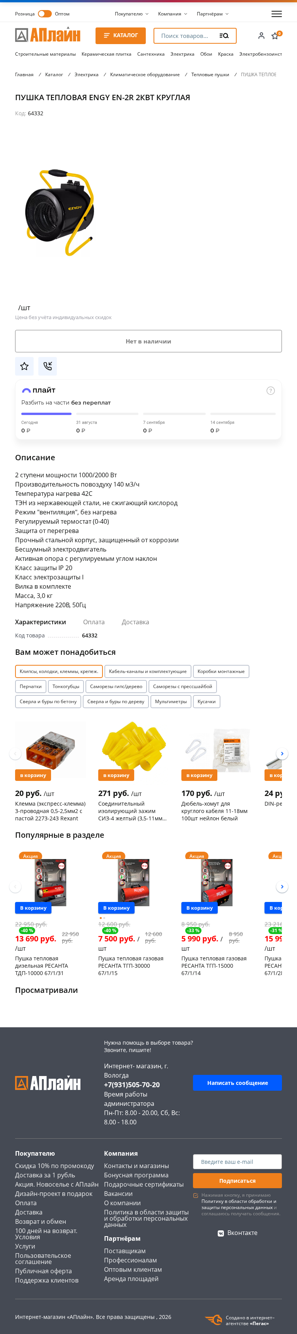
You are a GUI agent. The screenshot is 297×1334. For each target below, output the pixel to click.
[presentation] (15, 754)
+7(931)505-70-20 (132, 1084)
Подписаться (237, 1180)
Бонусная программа (136, 1175)
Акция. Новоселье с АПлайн (57, 1184)
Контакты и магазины (136, 1165)
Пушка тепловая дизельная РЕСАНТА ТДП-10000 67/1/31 (41, 965)
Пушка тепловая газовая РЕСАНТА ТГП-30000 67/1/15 (131, 965)
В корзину (33, 775)
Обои (206, 54)
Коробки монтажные (221, 671)
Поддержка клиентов (47, 1280)
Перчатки (31, 686)
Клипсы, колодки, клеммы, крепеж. (59, 671)
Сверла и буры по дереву (115, 701)
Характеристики (40, 622)
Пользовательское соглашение (43, 1258)
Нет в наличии (148, 341)
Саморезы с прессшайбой (182, 686)
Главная (24, 74)
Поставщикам (125, 1251)
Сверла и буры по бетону (48, 701)
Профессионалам (130, 1260)
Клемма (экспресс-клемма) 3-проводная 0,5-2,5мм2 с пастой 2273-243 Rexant (50, 811)
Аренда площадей (131, 1278)
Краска (226, 54)
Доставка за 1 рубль (45, 1175)
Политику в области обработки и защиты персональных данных (239, 1204)
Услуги (25, 1246)
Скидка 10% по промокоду (54, 1165)
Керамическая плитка (106, 54)
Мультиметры (171, 701)
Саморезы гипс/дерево (116, 686)
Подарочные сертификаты (144, 1184)
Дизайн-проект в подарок (53, 1193)
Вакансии (118, 1193)
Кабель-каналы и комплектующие (148, 671)
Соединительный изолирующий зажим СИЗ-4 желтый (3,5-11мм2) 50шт (132, 811)
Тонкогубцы (66, 686)
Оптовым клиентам (133, 1269)
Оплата (94, 622)
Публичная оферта (43, 1271)
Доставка (135, 622)
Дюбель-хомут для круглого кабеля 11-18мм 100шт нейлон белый (214, 811)
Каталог (54, 74)
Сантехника (151, 54)
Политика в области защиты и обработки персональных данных (146, 1218)
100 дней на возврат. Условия (46, 1233)
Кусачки (207, 701)
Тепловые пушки (210, 74)
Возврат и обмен (40, 1221)
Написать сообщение (237, 1082)
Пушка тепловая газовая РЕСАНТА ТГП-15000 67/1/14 (214, 965)
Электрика (183, 54)
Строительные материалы (45, 54)
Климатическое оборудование (145, 74)
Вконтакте (242, 1232)
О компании (122, 1203)
